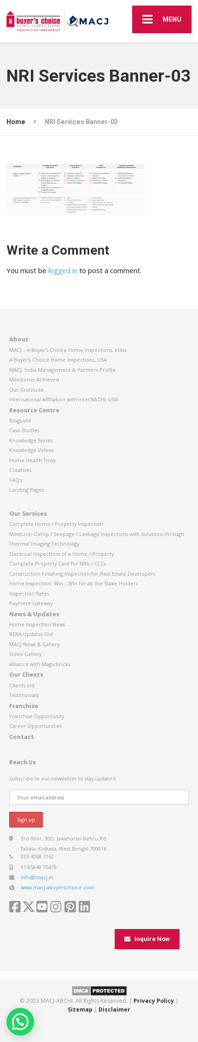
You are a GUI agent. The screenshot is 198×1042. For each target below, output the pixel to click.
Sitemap (80, 1009)
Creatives (20, 469)
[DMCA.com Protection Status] (99, 990)
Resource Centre (34, 410)
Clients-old (22, 685)
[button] (20, 1022)
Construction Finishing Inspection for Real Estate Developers (82, 573)
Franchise (23, 706)
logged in (62, 270)
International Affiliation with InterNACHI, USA (63, 399)
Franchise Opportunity (36, 716)
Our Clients (26, 674)
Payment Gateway (30, 603)
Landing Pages (26, 489)
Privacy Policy (154, 1001)
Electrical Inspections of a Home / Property (61, 553)
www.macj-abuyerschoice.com (57, 887)
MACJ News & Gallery (34, 644)
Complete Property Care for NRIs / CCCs (57, 563)
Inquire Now (152, 938)
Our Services (28, 513)
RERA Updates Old (31, 634)
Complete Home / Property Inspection (56, 523)
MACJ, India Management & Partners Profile (62, 369)
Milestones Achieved (34, 379)
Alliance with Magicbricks (39, 664)
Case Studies (24, 430)
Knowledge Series (30, 440)
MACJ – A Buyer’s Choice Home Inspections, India (68, 349)
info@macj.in (37, 877)
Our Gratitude (26, 389)
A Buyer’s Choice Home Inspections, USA (58, 359)
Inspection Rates (29, 593)
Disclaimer (114, 1009)
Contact (21, 736)
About (19, 339)
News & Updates (34, 614)
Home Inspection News (37, 624)
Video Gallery (25, 653)
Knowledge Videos (31, 450)
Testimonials (24, 694)
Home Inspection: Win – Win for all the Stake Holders (73, 583)
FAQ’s (15, 479)
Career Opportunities (35, 725)
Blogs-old (20, 420)
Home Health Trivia (32, 460)
